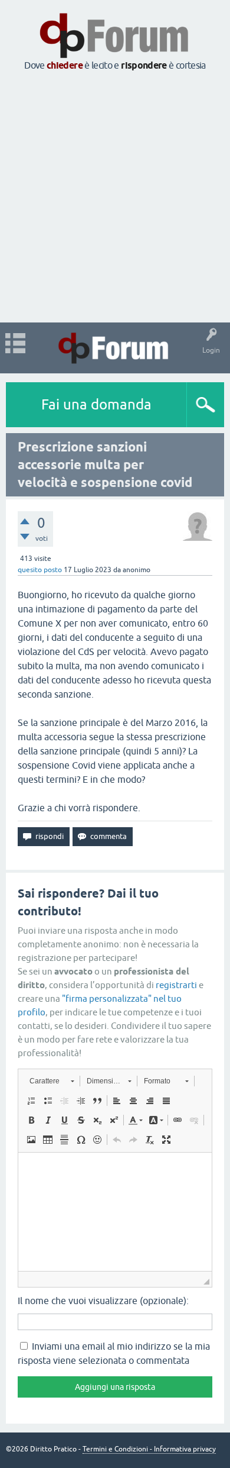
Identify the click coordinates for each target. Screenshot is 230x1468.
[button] (51, 1081)
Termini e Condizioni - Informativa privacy (149, 1449)
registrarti (176, 985)
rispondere (144, 65)
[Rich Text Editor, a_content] (115, 1212)
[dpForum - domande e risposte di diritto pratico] (114, 348)
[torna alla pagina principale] (115, 54)
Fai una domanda (96, 404)
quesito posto (40, 570)
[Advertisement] (115, 197)
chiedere (65, 65)
